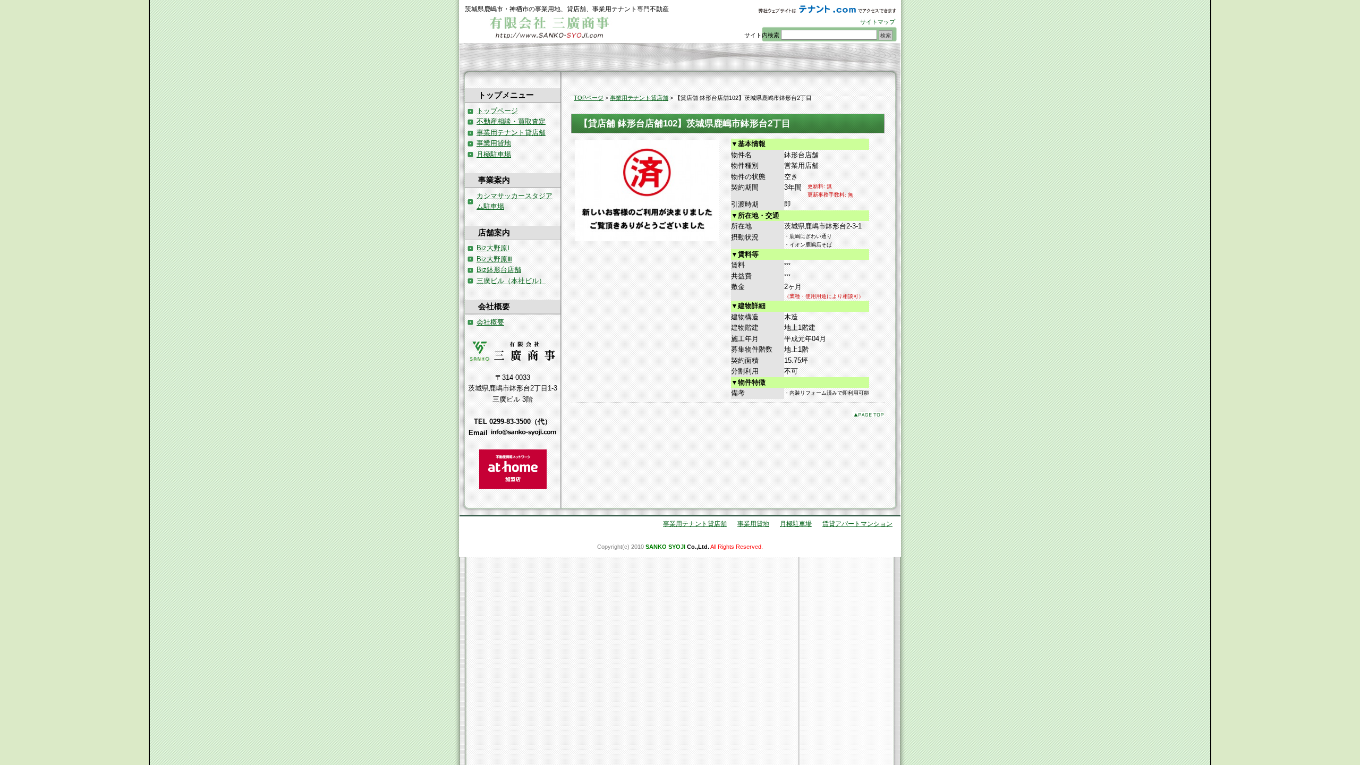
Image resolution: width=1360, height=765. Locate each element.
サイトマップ (877, 22)
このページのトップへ (869, 414)
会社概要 (490, 322)
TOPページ (589, 98)
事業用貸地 (494, 143)
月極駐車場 (494, 154)
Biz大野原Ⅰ (493, 248)
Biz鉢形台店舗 (499, 270)
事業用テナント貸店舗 (639, 98)
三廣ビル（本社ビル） (511, 281)
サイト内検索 (761, 35)
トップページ (497, 111)
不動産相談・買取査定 (511, 121)
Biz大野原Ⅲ (494, 259)
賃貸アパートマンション (857, 524)
